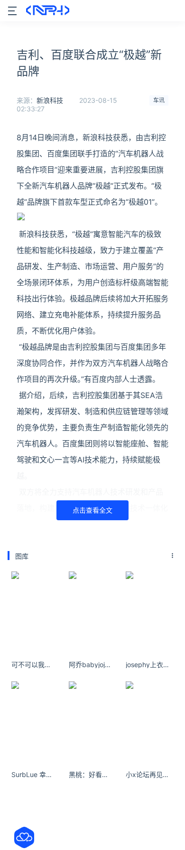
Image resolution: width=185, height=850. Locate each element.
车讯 (159, 100)
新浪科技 (50, 100)
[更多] (172, 556)
